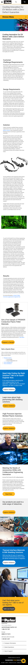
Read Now (8, 494)
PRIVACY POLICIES (12, 662)
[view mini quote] (24, 2)
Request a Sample (8, 342)
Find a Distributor (8, 363)
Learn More (21, 337)
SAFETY (7, 662)
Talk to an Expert (8, 609)
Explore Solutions (9, 389)
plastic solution (6, 130)
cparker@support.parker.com (9, 627)
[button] (23, 661)
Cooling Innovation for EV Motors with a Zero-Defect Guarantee (13, 9)
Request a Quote (7, 357)
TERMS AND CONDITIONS (21, 662)
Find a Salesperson (8, 362)
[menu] (2, 2)
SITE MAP (3, 662)
